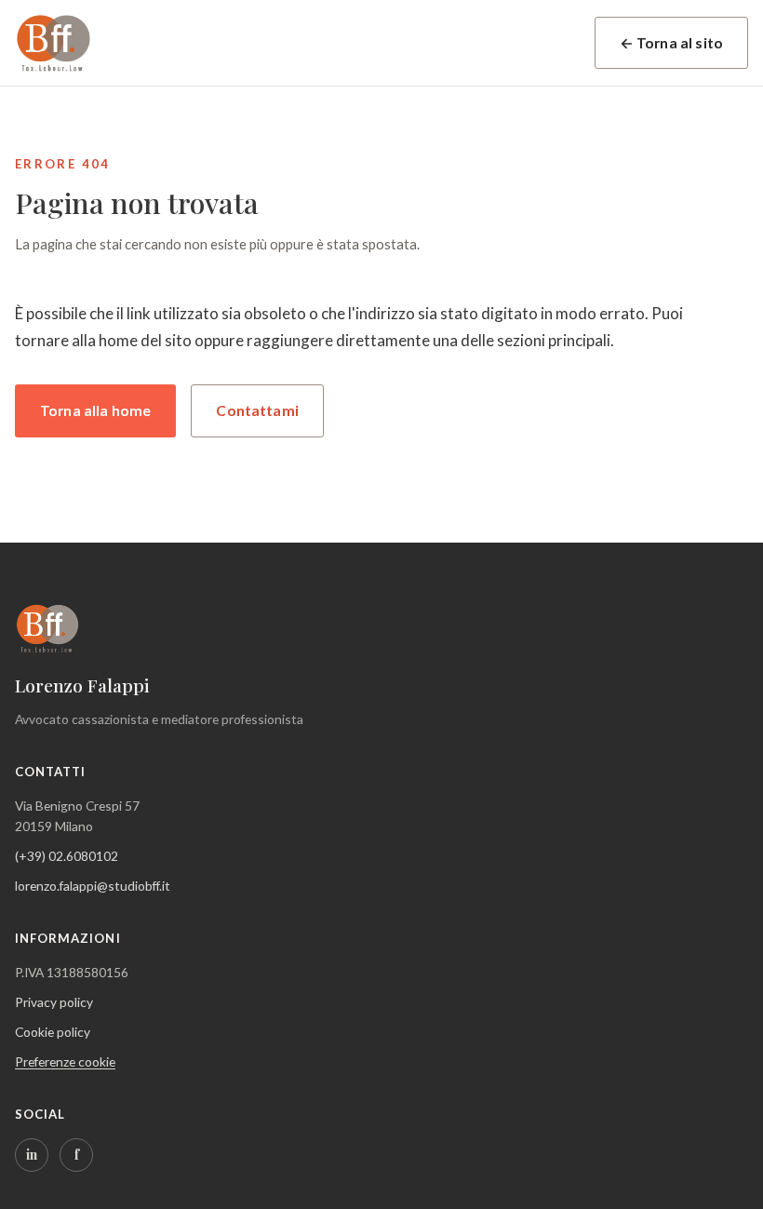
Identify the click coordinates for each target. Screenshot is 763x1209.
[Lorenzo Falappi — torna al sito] (54, 43)
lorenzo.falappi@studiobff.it (92, 885)
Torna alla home (95, 410)
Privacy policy (54, 1002)
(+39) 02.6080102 (66, 856)
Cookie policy (52, 1032)
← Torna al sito (671, 42)
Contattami (257, 410)
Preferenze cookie (65, 1061)
